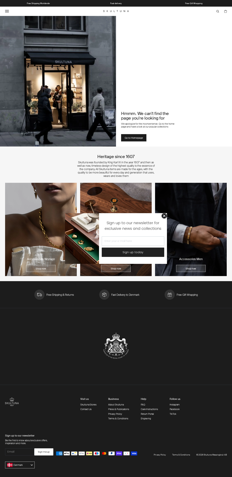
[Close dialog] (164, 216)
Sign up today (133, 252)
